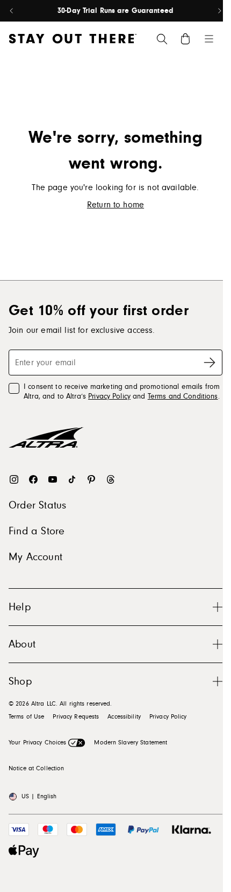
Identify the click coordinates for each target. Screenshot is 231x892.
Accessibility (124, 716)
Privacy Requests (76, 716)
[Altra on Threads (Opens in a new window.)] (110, 479)
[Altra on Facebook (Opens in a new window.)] (33, 479)
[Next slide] (219, 11)
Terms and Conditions (183, 396)
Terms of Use (26, 716)
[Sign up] (209, 362)
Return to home (115, 205)
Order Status (37, 505)
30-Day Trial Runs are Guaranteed (115, 10)
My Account (35, 557)
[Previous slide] (12, 11)
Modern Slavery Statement (130, 742)
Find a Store (36, 531)
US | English (38, 796)
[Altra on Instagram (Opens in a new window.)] (14, 479)
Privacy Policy (109, 396)
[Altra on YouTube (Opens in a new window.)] (52, 479)
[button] (115, 606)
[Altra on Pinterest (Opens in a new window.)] (91, 479)
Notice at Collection (36, 768)
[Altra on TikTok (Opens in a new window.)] (72, 479)
